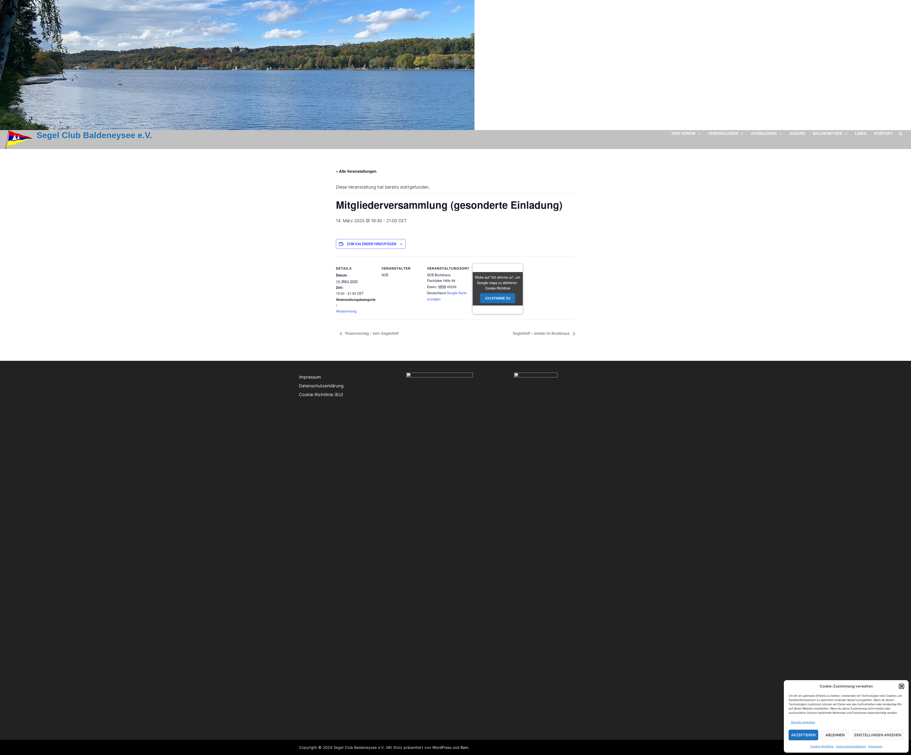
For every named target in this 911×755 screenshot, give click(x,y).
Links (861, 133)
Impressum (875, 746)
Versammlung (346, 311)
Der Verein (683, 133)
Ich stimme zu (497, 298)
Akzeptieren (803, 735)
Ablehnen (835, 735)
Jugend (797, 133)
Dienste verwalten (803, 722)
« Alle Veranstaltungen (356, 171)
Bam (464, 747)
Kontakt (883, 133)
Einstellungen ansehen (877, 735)
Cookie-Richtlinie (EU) (321, 394)
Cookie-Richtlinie (822, 746)
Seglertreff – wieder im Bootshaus (542, 333)
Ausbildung (764, 133)
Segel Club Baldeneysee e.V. (94, 135)
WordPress (441, 747)
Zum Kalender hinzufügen (371, 243)
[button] (901, 686)
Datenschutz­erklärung (851, 746)
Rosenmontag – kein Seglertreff (371, 333)
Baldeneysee (827, 133)
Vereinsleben (723, 133)
